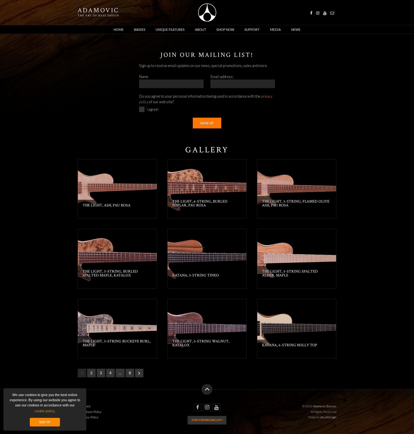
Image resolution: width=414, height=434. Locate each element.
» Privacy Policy (88, 417)
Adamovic (98, 10)
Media (275, 29)
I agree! (152, 109)
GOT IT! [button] (45, 422)
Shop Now (225, 29)
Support (252, 29)
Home (119, 29)
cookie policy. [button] (44, 411)
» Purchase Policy (89, 412)
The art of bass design (98, 15)
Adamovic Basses (207, 12)
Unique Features (170, 29)
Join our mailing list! (207, 420)
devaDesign (328, 417)
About (200, 29)
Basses (139, 29)
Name (143, 76)
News (295, 29)
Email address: (221, 76)
